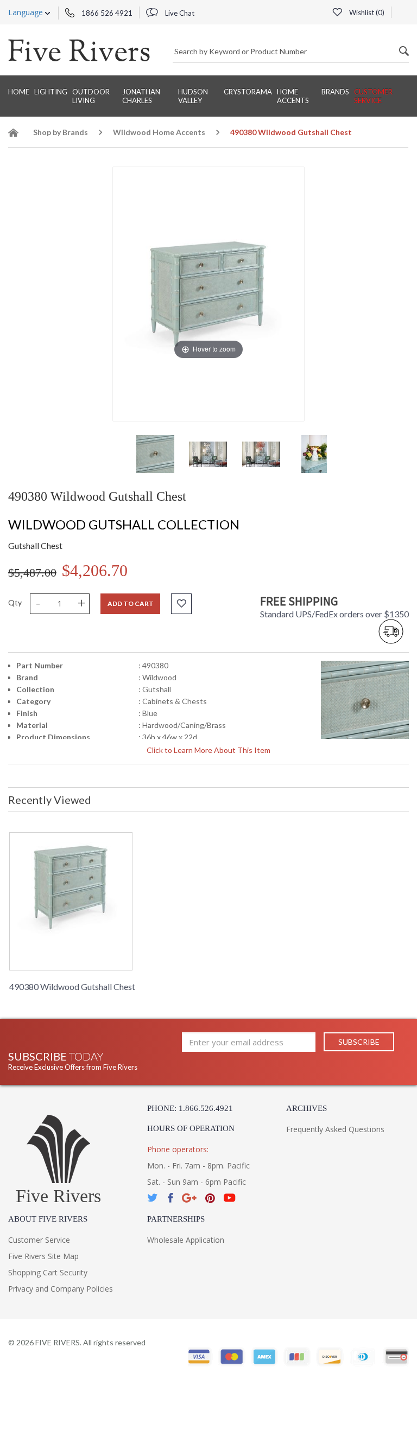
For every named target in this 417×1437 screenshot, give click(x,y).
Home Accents (293, 96)
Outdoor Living (91, 96)
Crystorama (248, 91)
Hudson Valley (193, 96)
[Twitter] (153, 1198)
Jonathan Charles (141, 96)
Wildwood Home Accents (159, 132)
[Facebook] (170, 1198)
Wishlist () (366, 12)
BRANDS (335, 91)
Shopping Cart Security (47, 1272)
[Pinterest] (210, 1198)
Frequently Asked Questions (335, 1129)
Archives (306, 1108)
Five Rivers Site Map (43, 1256)
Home (18, 91)
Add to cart (131, 603)
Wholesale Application (185, 1240)
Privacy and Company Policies (60, 1288)
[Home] (13, 134)
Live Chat (178, 13)
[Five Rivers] (79, 50)
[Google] (189, 1198)
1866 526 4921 (106, 13)
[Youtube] (229, 1198)
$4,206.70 (95, 570)
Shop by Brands (60, 132)
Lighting (50, 91)
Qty (15, 602)
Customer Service (373, 96)
